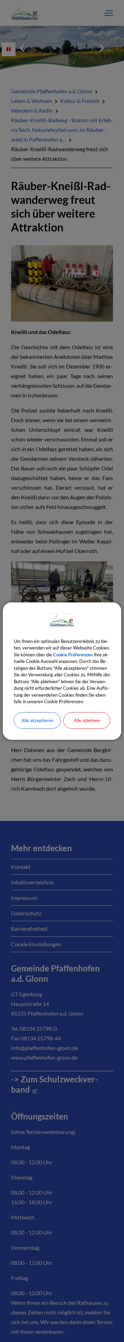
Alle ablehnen (87, 720)
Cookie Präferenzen (73, 654)
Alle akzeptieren (37, 720)
